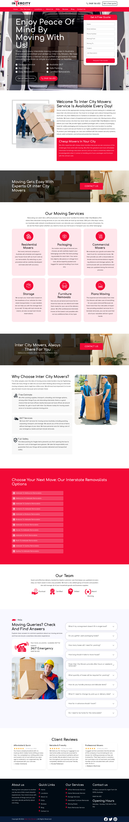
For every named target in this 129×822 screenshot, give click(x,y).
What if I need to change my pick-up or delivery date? (89, 694)
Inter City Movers (30, 819)
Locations (38, 9)
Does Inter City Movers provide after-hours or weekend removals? (90, 665)
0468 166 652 (94, 4)
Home (15, 9)
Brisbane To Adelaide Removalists (28, 519)
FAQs (58, 9)
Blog (72, 9)
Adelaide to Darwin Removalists (27, 525)
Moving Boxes (73, 804)
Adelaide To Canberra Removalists (28, 503)
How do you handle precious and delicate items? (87, 685)
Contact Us (81, 9)
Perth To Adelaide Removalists (26, 540)
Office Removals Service (76, 790)
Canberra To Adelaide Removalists (28, 509)
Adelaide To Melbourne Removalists (28, 493)
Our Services (25, 9)
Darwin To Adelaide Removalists (27, 530)
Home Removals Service (76, 793)
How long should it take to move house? (84, 655)
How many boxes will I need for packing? (84, 645)
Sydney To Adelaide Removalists (27, 551)
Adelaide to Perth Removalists (26, 535)
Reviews (65, 9)
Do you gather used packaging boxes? (83, 636)
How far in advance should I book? (82, 703)
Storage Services (74, 797)
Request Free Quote (100, 60)
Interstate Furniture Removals (78, 800)
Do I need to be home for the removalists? (85, 713)
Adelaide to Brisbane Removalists (28, 514)
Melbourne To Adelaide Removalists (28, 498)
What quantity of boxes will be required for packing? (88, 675)
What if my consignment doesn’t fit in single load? (87, 626)
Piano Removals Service (76, 807)
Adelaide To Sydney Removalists (27, 546)
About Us (49, 9)
